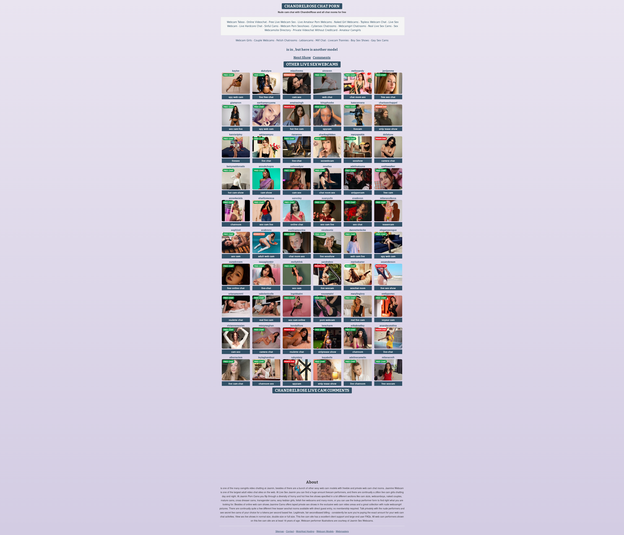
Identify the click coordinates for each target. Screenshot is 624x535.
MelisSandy (357, 70)
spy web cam (236, 97)
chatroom (236, 224)
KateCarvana (357, 102)
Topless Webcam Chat (373, 22)
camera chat (388, 160)
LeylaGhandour (266, 357)
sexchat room (357, 288)
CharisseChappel (388, 102)
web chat (327, 97)
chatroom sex (266, 383)
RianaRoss (297, 134)
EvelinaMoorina (296, 230)
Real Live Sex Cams (380, 26)
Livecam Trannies (338, 40)
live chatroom (357, 383)
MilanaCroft (388, 357)
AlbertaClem (235, 357)
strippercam (357, 192)
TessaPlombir (266, 261)
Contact (290, 531)
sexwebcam (327, 160)
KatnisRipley (235, 134)
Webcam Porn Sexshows (294, 26)
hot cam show (236, 192)
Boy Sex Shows (360, 40)
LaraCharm (327, 325)
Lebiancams (306, 40)
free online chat (236, 288)
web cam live (358, 256)
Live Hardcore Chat (250, 26)
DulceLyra (266, 70)
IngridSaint (297, 293)
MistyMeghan (266, 325)
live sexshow (327, 256)
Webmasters (342, 531)
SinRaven (327, 70)
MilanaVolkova (388, 198)
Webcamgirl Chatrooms (352, 26)
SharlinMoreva (266, 198)
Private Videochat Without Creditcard (315, 30)
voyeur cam (388, 320)
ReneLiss (327, 166)
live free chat (266, 97)
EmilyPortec (388, 293)
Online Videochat (257, 22)
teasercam (388, 224)
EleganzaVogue (388, 230)
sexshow (358, 160)
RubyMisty (296, 357)
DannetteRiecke (357, 230)
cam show (266, 192)
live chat (266, 160)
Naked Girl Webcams (346, 22)
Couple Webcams (264, 40)
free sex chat (388, 97)
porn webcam (327, 320)
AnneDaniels (236, 198)
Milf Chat (321, 40)
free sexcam (388, 383)
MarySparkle (357, 134)
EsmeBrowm (235, 261)
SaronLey (297, 198)
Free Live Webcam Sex (282, 22)
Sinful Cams (271, 26)
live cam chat (235, 383)
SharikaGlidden (327, 134)
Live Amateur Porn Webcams (315, 22)
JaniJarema (388, 70)
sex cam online (296, 320)
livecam (357, 128)
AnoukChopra (266, 166)
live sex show (388, 288)
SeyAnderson (388, 261)
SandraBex (327, 261)
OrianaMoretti (235, 293)
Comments (322, 57)
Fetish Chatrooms (286, 40)
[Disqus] (312, 435)
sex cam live (236, 128)
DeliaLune (388, 134)
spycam (327, 128)
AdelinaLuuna (358, 166)
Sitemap (279, 531)
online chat (297, 224)
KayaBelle (327, 357)
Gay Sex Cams (380, 40)
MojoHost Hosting (305, 531)
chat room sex (358, 97)
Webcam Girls (244, 40)
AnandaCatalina (388, 325)
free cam (388, 192)
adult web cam (266, 256)
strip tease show (388, 128)
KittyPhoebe (327, 102)
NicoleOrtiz (327, 230)
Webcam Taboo (236, 22)
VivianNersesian (236, 325)
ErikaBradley (357, 325)
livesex (236, 160)
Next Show (302, 57)
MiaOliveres (296, 70)
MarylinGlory (358, 293)
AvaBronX (266, 230)
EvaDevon (357, 198)
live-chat (297, 160)
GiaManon (235, 102)
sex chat (357, 224)
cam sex (296, 97)
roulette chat (236, 320)
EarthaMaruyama (266, 102)
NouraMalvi (327, 293)
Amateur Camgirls (350, 30)
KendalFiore (297, 325)
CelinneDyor (296, 166)
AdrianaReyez (266, 134)
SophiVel (236, 230)
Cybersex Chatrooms (323, 26)
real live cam (266, 320)
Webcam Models (325, 531)
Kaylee (235, 70)
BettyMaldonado (236, 166)
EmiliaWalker (388, 166)
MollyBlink (297, 261)
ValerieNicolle (266, 293)
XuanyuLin (327, 198)
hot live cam (297, 128)
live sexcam (327, 288)
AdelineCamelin (357, 357)
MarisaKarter (357, 261)
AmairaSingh (297, 102)
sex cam (235, 256)
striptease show (327, 351)
